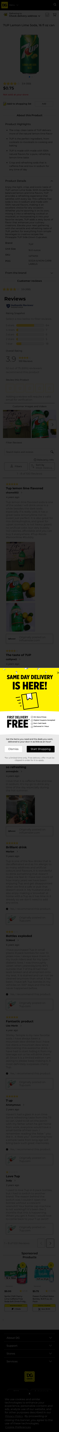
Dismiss (13, 749)
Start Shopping (41, 749)
